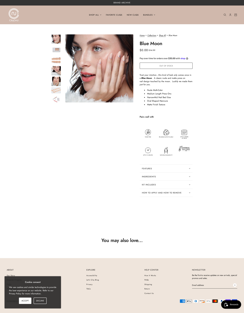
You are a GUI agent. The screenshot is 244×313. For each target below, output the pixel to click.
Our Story (11, 275)
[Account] (230, 14)
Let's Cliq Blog (92, 280)
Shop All (162, 35)
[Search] (224, 14)
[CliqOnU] (14, 15)
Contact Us (149, 293)
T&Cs (88, 289)
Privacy (89, 284)
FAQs (146, 280)
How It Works (150, 275)
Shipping (148, 284)
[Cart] (235, 14)
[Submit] (235, 285)
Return (147, 289)
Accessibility (91, 275)
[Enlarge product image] (99, 68)
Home (142, 35)
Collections (151, 35)
